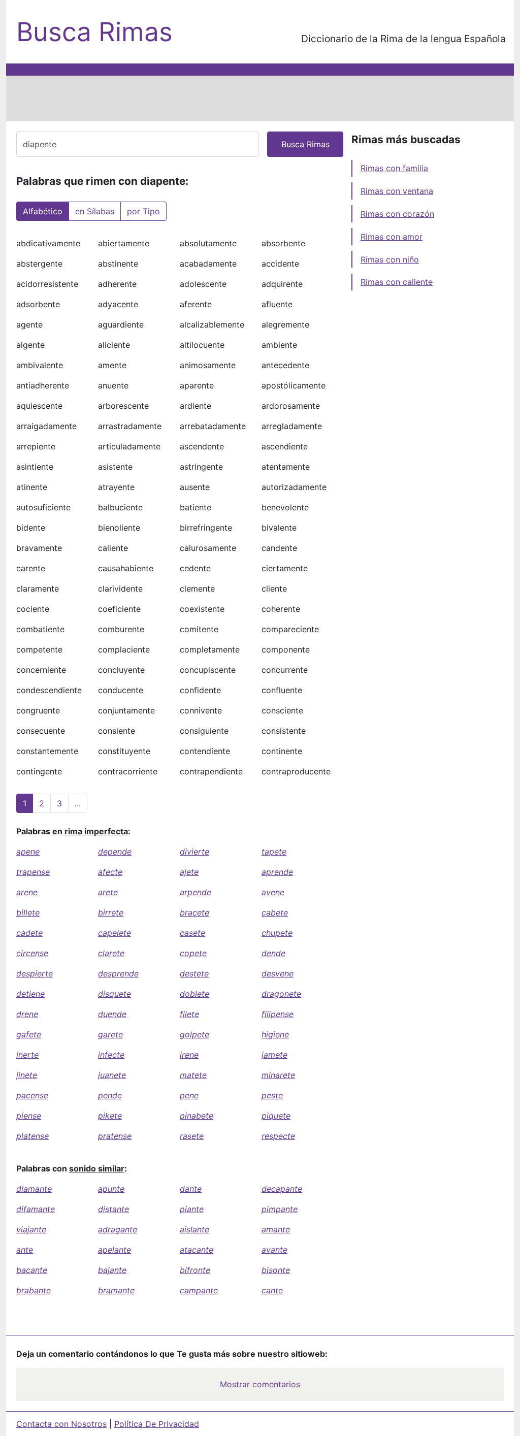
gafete (28, 1034)
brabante (33, 1290)
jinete (26, 1075)
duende (112, 1014)
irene (189, 1055)
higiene (275, 1034)
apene (28, 851)
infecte (111, 1055)
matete (193, 1075)
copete (193, 953)
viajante (31, 1229)
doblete (194, 994)
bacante (31, 1270)
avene (273, 892)
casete (192, 933)
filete (189, 1014)
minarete (278, 1075)
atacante (196, 1250)
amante (276, 1229)
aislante (194, 1229)
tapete (274, 851)
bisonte (276, 1270)
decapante (282, 1189)
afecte (110, 872)
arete (108, 892)
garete (110, 1034)
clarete (111, 953)
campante (199, 1290)
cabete (275, 912)
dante (191, 1189)
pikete (110, 1116)
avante (274, 1250)
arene (27, 892)
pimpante (280, 1209)
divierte (194, 851)
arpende (195, 892)
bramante (116, 1290)
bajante (112, 1270)
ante (24, 1250)
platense (32, 1136)
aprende (277, 872)
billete (28, 912)
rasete (192, 1136)
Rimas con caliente (397, 282)
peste (272, 1095)
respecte (278, 1136)
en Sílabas (94, 211)
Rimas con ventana (397, 191)
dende (273, 953)
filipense (278, 1014)
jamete (274, 1055)
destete (194, 973)
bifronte (195, 1270)
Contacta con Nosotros (61, 1424)
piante (192, 1209)
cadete (29, 933)
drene (27, 1014)
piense (28, 1116)
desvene (278, 973)
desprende (118, 973)
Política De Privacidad (156, 1424)
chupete (277, 933)
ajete (189, 872)
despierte (34, 973)
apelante (114, 1250)
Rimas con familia (394, 168)
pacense (32, 1095)
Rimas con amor (391, 237)
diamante (34, 1189)
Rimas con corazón (397, 214)
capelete (114, 933)
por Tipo (143, 211)
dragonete (281, 994)
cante (272, 1290)
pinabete (196, 1116)
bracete (194, 912)
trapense (33, 872)
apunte (111, 1189)
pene (189, 1095)
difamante (35, 1209)
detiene (30, 994)
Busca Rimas (94, 31)
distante (113, 1209)
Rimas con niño (390, 259)
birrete (110, 912)
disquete (114, 994)
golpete (194, 1034)
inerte (27, 1055)
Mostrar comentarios (260, 1384)
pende (110, 1095)
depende (115, 851)
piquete (276, 1116)
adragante (117, 1229)
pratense (115, 1136)
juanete (112, 1075)
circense (32, 953)
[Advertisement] (260, 98)
